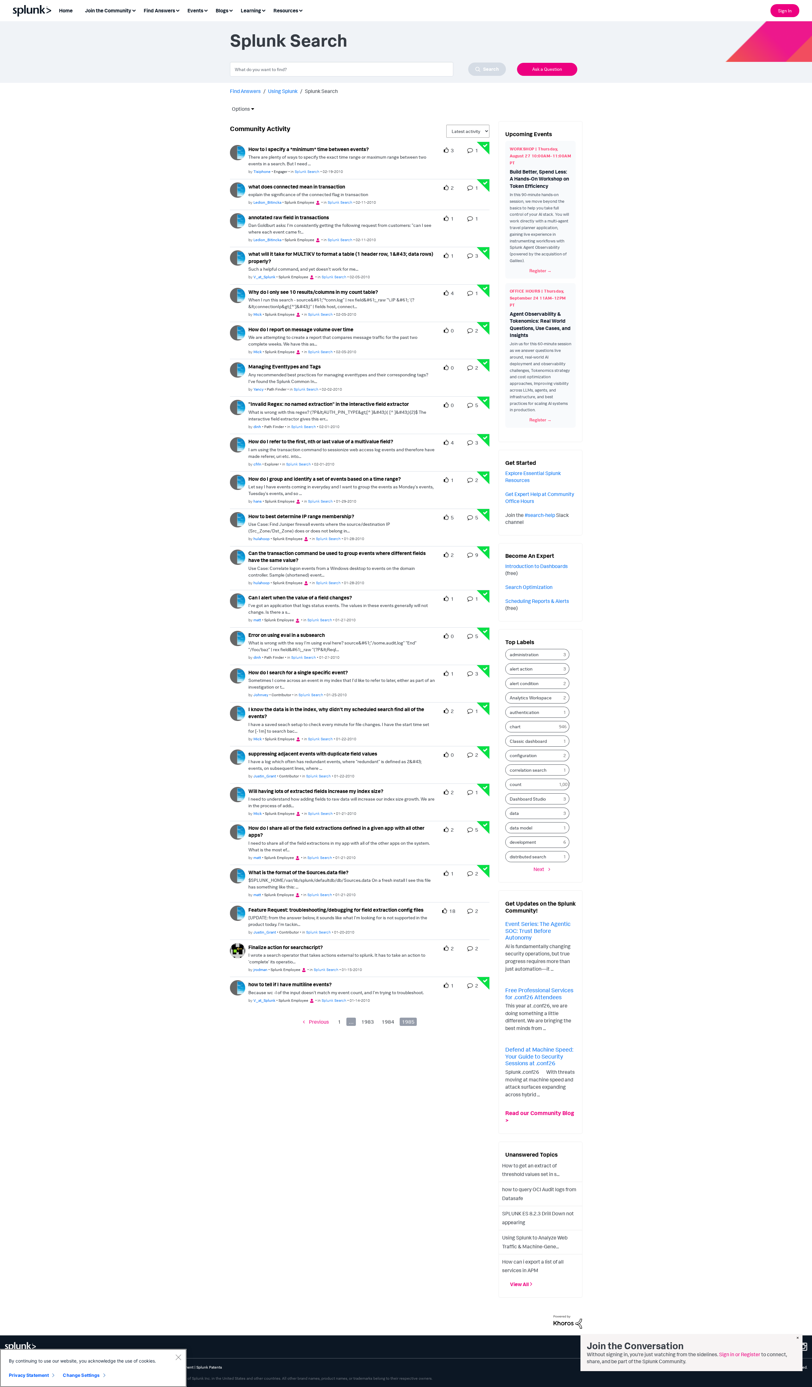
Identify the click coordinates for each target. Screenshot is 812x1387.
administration (524, 654)
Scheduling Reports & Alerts (537, 601)
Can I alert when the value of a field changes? (300, 597)
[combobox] (368, 69)
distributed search (528, 856)
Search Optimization (529, 587)
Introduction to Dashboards (536, 566)
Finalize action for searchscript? (285, 947)
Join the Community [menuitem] (108, 10)
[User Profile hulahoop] (237, 519)
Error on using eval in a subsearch (286, 635)
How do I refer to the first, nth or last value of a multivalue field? (320, 441)
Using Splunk (283, 91)
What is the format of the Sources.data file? (298, 872)
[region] (93, 1368)
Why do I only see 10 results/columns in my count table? (313, 292)
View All (519, 1284)
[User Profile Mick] (237, 295)
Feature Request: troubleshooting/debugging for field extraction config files (335, 910)
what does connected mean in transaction (296, 186)
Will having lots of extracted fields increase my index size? (315, 791)
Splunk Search (307, 171)
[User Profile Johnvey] (237, 675)
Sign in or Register (739, 1354)
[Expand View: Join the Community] (134, 10)
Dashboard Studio (528, 799)
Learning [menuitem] (251, 10)
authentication (524, 712)
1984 (388, 1022)
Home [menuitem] (66, 10)
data (514, 813)
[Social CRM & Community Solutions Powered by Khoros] (567, 1321)
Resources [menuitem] (285, 10)
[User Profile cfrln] (237, 444)
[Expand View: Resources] (301, 10)
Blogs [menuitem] (222, 10)
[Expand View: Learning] (263, 10)
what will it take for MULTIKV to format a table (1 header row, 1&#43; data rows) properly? (340, 257)
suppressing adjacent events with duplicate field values (312, 753)
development (523, 842)
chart (515, 726)
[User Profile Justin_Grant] (237, 756)
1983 (367, 1022)
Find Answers (245, 91)
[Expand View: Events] (206, 10)
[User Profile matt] (237, 600)
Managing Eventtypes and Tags (284, 366)
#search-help (540, 515)
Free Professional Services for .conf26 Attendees (539, 994)
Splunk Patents (209, 1367)
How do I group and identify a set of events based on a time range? (324, 479)
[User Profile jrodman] (237, 950)
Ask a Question (547, 69)
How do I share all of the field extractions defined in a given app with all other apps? (336, 831)
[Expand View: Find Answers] (177, 10)
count (515, 784)
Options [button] (239, 109)
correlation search (528, 770)
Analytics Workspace (531, 697)
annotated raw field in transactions (288, 217)
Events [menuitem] (195, 10)
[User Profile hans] (237, 482)
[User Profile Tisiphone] (237, 152)
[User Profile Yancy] (237, 370)
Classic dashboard (528, 741)
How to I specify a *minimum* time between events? (308, 149)
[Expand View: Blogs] (231, 10)
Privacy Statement (29, 1375)
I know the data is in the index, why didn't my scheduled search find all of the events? (336, 713)
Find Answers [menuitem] (159, 10)
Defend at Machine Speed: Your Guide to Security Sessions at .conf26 (539, 1056)
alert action (521, 668)
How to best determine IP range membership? (301, 516)
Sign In (785, 10)
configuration (523, 755)
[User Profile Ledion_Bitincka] (237, 189)
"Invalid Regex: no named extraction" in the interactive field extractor (328, 404)
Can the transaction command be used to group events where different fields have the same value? (337, 557)
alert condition (524, 683)
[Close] (178, 1357)
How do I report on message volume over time (300, 329)
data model (521, 827)
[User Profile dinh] (237, 407)
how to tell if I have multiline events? (290, 984)
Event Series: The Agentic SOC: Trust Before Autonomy (538, 930)
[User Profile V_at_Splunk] (237, 257)
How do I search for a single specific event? (298, 672)
